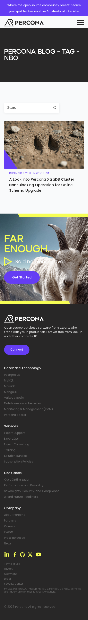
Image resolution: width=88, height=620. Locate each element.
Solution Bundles (15, 456)
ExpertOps (11, 439)
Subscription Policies (18, 461)
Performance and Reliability (23, 485)
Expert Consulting (16, 444)
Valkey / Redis (14, 398)
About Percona (14, 515)
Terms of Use (12, 563)
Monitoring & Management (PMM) (28, 409)
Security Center (13, 583)
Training (10, 450)
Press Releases (14, 538)
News (7, 543)
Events (9, 532)
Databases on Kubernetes (22, 403)
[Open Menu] (80, 22)
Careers (9, 526)
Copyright (10, 573)
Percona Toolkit (15, 415)
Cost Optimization (17, 479)
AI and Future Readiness (21, 497)
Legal (7, 578)
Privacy (8, 568)
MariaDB (10, 386)
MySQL (9, 380)
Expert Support (14, 433)
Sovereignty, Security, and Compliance (32, 491)
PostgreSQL (12, 375)
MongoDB (11, 392)
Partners (10, 520)
